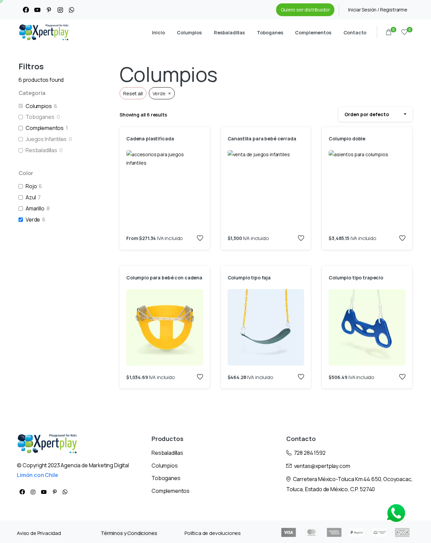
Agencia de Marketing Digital (95, 465)
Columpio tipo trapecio (356, 277)
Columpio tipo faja (249, 277)
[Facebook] (26, 10)
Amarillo (35, 208)
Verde (33, 219)
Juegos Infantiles (46, 139)
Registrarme (393, 9)
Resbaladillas (41, 150)
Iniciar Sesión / (364, 9)
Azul (31, 197)
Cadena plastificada (150, 138)
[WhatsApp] (71, 10)
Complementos (45, 128)
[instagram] (60, 10)
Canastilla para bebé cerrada (262, 138)
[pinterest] (49, 10)
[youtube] (37, 10)
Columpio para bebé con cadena (164, 277)
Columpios (39, 106)
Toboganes (40, 117)
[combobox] (375, 114)
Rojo (31, 186)
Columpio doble (347, 138)
